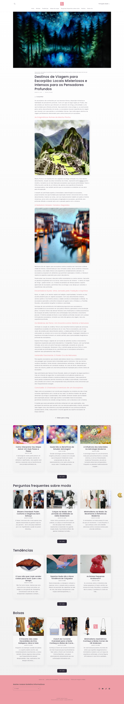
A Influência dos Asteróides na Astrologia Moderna (96, 448)
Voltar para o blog (63, 418)
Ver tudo (62, 476)
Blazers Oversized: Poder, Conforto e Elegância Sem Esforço (28, 514)
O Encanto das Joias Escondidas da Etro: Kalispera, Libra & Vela (28, 641)
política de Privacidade (52, 679)
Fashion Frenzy (64, 698)
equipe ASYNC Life (68, 699)
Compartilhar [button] (39, 96)
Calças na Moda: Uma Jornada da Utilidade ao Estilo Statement (62, 514)
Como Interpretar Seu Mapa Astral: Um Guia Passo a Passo (28, 449)
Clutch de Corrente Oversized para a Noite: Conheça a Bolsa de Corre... (62, 641)
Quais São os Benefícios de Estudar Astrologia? (62, 448)
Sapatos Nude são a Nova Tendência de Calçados (62, 577)
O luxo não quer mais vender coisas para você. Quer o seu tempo (28, 578)
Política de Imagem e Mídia (78, 679)
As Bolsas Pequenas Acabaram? (95, 577)
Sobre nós (41, 679)
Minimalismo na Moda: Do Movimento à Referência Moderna (95, 514)
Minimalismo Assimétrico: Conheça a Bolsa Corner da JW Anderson (95, 641)
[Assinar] (38, 688)
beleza (82, 181)
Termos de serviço (64, 679)
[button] (14, 3)
